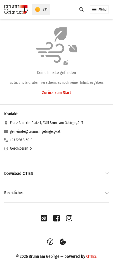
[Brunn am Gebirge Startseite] (16, 9)
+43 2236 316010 (21, 140)
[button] (21, 148)
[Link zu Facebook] (56, 218)
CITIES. (91, 256)
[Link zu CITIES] (44, 218)
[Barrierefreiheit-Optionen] (50, 242)
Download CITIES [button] (18, 173)
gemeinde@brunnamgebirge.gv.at (35, 131)
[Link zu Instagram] (69, 218)
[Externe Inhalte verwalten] (63, 242)
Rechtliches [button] (13, 192)
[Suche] (81, 9)
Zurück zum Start (56, 92)
